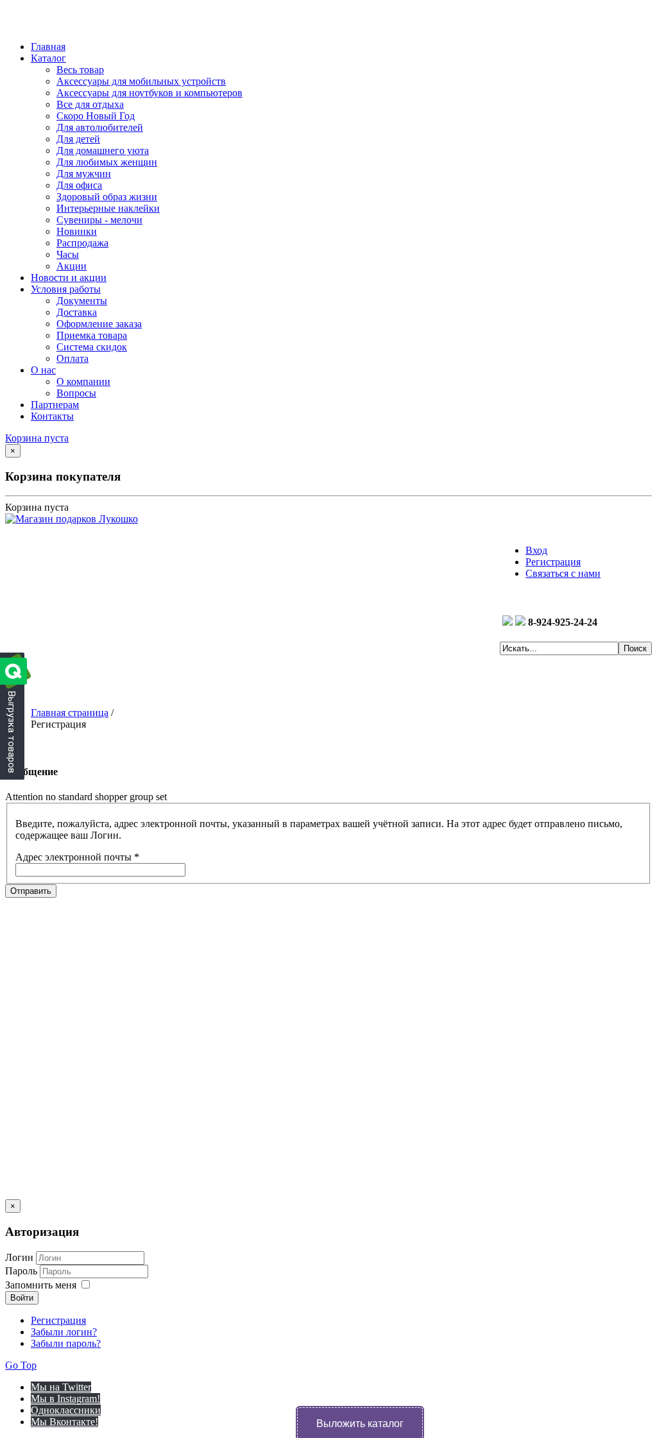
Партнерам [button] (55, 404)
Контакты (52, 416)
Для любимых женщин (106, 162)
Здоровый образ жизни (106, 196)
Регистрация (553, 561)
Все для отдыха (90, 104)
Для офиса (79, 185)
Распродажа (82, 242)
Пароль (22, 1270)
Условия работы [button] (66, 289)
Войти (21, 1298)
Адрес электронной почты (77, 857)
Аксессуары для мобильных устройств (141, 81)
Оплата (72, 358)
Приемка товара (91, 335)
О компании (83, 381)
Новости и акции (69, 277)
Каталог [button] (48, 58)
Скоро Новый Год (95, 115)
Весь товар (80, 69)
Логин (19, 1257)
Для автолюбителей (99, 127)
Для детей (78, 138)
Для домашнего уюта (102, 150)
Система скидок (91, 346)
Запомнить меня (40, 1285)
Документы (81, 300)
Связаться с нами (563, 573)
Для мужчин (83, 173)
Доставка (76, 312)
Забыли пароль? (66, 1343)
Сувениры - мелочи (99, 219)
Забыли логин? (64, 1331)
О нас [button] (43, 369)
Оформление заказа (99, 323)
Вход (536, 550)
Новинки (76, 231)
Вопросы (76, 393)
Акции (71, 266)
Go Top (21, 1365)
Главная (48, 46)
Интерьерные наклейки (108, 208)
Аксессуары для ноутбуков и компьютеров (149, 92)
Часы (67, 254)
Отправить (30, 891)
